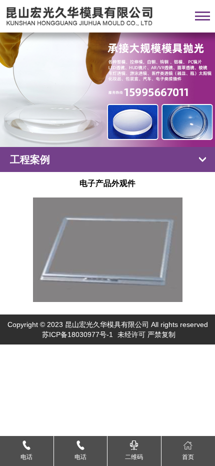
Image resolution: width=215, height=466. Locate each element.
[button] (96, 134)
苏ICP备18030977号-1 (77, 334)
